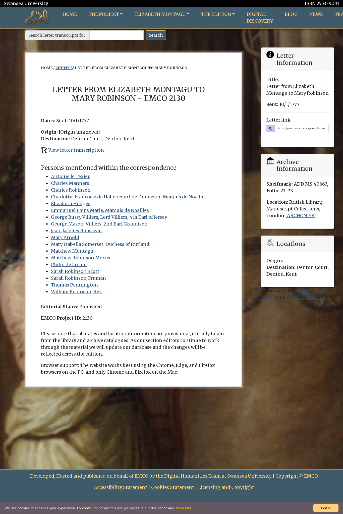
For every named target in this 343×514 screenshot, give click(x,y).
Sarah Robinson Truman (78, 278)
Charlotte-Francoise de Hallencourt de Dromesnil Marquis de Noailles (129, 197)
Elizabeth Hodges (70, 203)
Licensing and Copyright (226, 487)
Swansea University (26, 3)
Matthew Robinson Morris (80, 258)
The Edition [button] (216, 14)
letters (64, 68)
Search (156, 35)
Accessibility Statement (120, 487)
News (316, 14)
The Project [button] (104, 14)
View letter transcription (76, 150)
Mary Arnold (65, 237)
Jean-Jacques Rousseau (76, 231)
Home (70, 14)
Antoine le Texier (70, 176)
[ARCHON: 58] (300, 215)
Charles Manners (70, 183)
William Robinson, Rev (76, 292)
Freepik (302, 291)
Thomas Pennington (74, 285)
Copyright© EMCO (296, 476)
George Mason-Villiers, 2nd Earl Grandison (99, 224)
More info (183, 508)
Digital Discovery (260, 17)
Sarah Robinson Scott (75, 271)
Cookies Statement (172, 487)
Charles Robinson (71, 190)
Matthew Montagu (72, 251)
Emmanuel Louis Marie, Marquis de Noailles (100, 210)
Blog (291, 14)
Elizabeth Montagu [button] (160, 14)
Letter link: (279, 120)
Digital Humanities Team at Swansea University (217, 476)
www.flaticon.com (305, 297)
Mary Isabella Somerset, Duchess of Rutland (100, 244)
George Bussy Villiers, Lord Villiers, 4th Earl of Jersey (109, 217)
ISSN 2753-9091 (322, 3)
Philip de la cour (69, 264)
